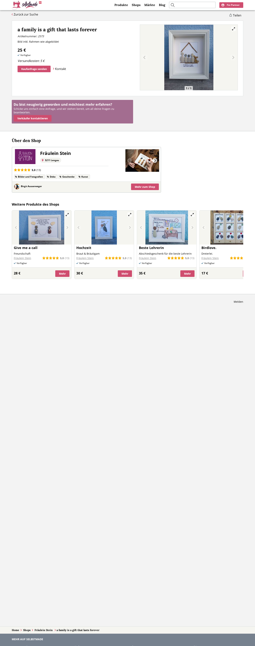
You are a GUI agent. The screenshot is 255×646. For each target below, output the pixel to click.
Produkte (121, 5)
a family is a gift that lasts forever (78, 630)
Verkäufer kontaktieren (32, 118)
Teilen (237, 15)
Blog (162, 5)
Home (15, 630)
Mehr (145, 187)
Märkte (149, 5)
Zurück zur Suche (26, 14)
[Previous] (129, 160)
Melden (238, 301)
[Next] (155, 160)
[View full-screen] (233, 29)
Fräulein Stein (44, 630)
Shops (136, 5)
